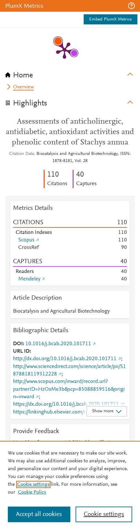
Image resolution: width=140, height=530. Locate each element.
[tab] (70, 73)
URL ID (21, 351)
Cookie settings (33, 484)
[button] (131, 6)
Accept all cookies (39, 514)
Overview (23, 87)
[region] (70, 485)
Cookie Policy (32, 492)
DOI (18, 344)
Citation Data (21, 154)
